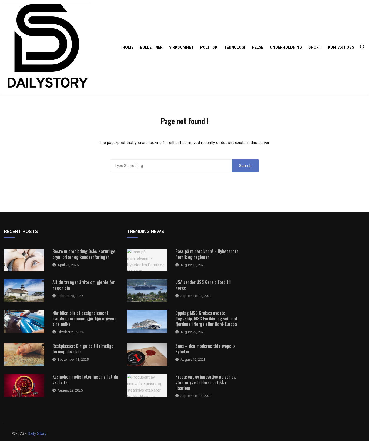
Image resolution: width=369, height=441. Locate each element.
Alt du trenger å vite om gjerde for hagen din (83, 285)
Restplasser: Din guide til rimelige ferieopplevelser (83, 349)
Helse (257, 47)
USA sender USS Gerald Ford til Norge (203, 285)
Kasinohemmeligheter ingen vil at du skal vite (85, 379)
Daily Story (37, 433)
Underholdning (286, 47)
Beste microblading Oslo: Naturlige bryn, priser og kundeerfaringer (83, 254)
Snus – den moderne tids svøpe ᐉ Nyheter (205, 349)
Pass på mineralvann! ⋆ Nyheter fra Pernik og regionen (207, 254)
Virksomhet (181, 47)
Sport (314, 47)
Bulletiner (151, 47)
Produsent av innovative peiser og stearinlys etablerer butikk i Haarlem (205, 382)
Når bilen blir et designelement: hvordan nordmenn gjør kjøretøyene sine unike (84, 319)
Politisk (208, 47)
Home (127, 47)
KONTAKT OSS (341, 47)
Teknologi (234, 47)
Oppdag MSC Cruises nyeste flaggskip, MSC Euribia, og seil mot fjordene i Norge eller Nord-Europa (206, 319)
